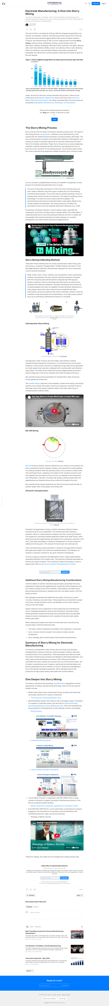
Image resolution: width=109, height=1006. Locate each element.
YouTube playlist (59, 683)
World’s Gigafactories (46, 98)
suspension (46, 134)
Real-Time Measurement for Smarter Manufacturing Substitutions (44, 932)
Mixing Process (36, 711)
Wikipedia (60, 461)
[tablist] (32, 906)
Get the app (62, 998)
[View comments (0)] (30, 29)
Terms (58, 994)
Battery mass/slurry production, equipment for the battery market (54, 806)
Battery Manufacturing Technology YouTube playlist (56, 103)
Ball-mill (28, 466)
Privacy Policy (66, 883)
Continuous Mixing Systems (41, 740)
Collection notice (65, 994)
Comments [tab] (29, 907)
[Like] (27, 29)
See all (29, 971)
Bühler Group (70, 178)
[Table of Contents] (2, 503)
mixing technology (70, 703)
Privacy (54, 994)
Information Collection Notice (54, 883)
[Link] (23, 127)
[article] (54, 936)
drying (47, 706)
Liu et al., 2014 (54, 317)
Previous (31, 895)
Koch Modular (63, 356)
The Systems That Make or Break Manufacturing (43, 946)
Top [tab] (27, 926)
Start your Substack (50, 998)
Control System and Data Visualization (44, 770)
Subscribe (96, 3)
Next (78, 895)
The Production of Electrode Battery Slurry (46, 698)
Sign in (104, 3)
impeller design (34, 383)
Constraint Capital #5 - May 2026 (37, 958)
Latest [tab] (31, 926)
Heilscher (56, 524)
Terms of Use (62, 881)
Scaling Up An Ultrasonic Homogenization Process (57, 564)
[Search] (85, 3)
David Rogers (32, 24)
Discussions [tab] (38, 926)
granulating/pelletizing (36, 706)
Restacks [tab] (36, 907)
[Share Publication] (89, 3)
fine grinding (58, 706)
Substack (46, 1002)
